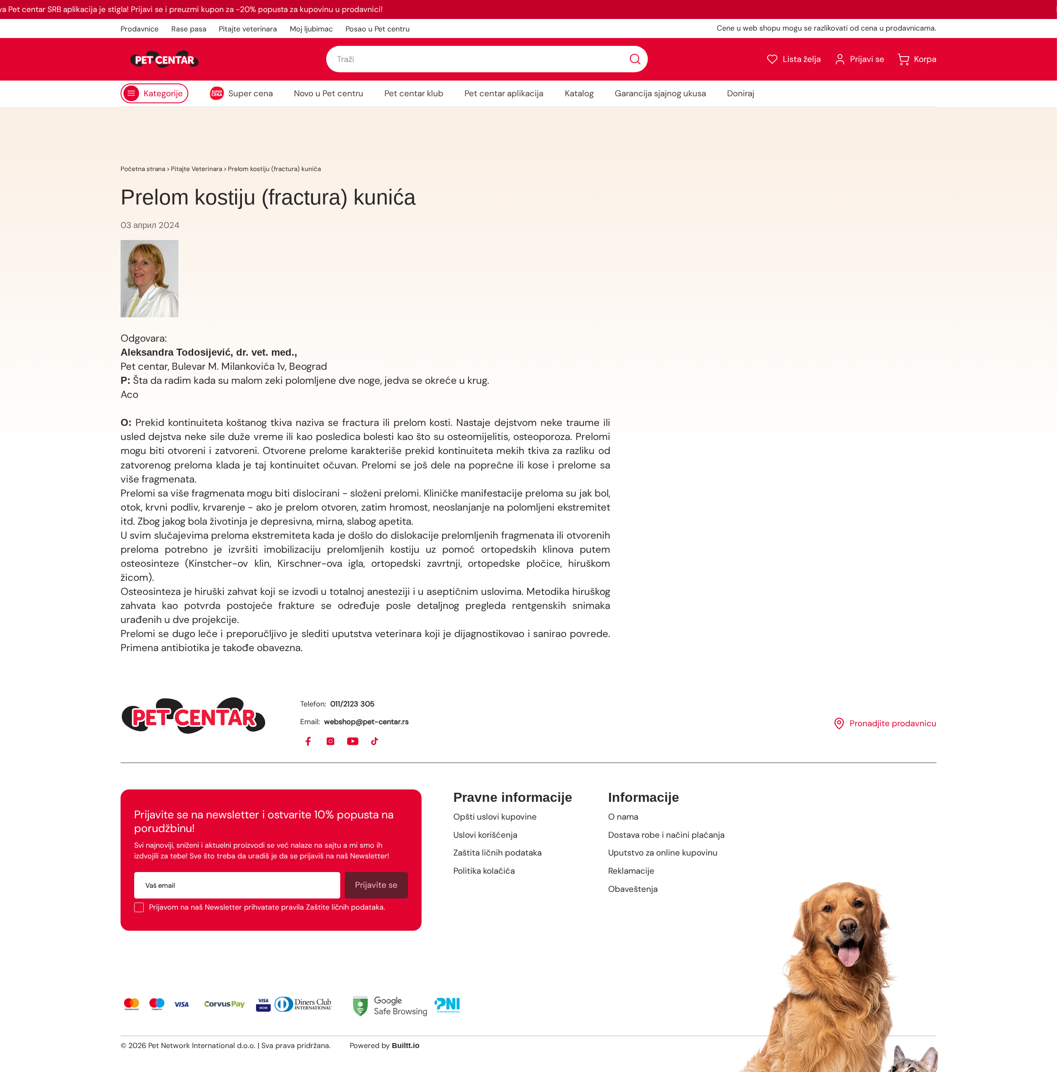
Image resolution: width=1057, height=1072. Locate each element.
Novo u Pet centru (328, 93)
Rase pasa (188, 29)
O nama (623, 816)
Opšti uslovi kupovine (495, 816)
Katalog (579, 93)
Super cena (250, 93)
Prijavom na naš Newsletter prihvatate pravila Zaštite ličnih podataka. (267, 907)
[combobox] (486, 59)
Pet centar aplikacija (504, 93)
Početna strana (143, 169)
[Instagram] (330, 741)
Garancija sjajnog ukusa (660, 93)
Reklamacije (631, 870)
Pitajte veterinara (248, 29)
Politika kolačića (484, 870)
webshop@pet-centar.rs (366, 722)
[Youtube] (353, 741)
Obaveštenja (633, 889)
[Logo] (164, 59)
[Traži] (635, 59)
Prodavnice (140, 29)
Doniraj (740, 93)
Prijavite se (376, 884)
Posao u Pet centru (378, 29)
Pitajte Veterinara (196, 169)
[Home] (193, 715)
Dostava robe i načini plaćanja (666, 835)
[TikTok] (375, 741)
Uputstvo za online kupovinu (663, 852)
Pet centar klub (413, 93)
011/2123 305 (352, 704)
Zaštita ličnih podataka (497, 852)
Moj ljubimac (311, 29)
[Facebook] (308, 741)
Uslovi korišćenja (485, 835)
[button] (793, 59)
